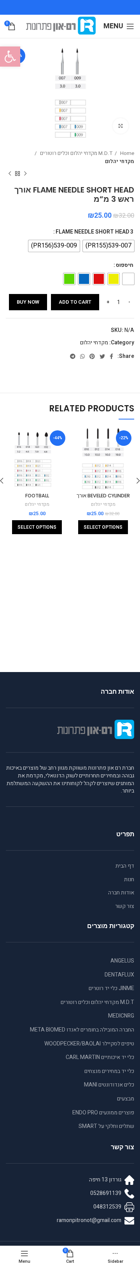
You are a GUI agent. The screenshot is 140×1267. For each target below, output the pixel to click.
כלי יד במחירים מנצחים (109, 1071)
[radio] (108, 246)
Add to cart (75, 302)
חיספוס (124, 265)
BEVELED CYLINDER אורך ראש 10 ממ (103, 499)
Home (126, 153)
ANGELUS (122, 961)
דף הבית (125, 866)
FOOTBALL (37, 495)
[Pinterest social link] (92, 356)
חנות (129, 880)
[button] (10, 56)
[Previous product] (25, 173)
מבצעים (125, 1099)
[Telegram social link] (73, 356)
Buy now (28, 302)
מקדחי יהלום (119, 161)
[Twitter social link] (102, 356)
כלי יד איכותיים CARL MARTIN (100, 1057)
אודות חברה (121, 893)
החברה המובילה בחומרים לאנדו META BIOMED (82, 1030)
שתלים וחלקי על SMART (106, 1126)
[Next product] (10, 173)
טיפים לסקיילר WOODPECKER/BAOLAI (89, 1044)
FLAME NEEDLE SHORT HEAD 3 (94, 232)
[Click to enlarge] (120, 126)
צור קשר (124, 906)
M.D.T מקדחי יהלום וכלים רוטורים (75, 153)
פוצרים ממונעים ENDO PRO (103, 1113)
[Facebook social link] (111, 356)
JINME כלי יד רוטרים (111, 988)
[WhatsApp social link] (82, 356)
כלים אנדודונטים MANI (109, 1085)
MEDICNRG (121, 1016)
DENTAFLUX (119, 975)
